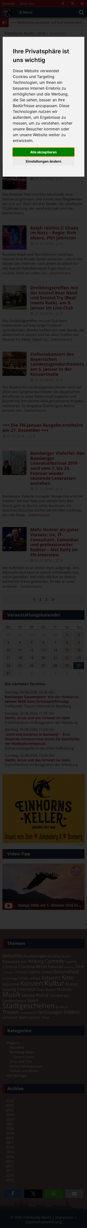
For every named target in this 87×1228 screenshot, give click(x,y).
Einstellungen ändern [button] (43, 161)
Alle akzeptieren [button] (43, 152)
